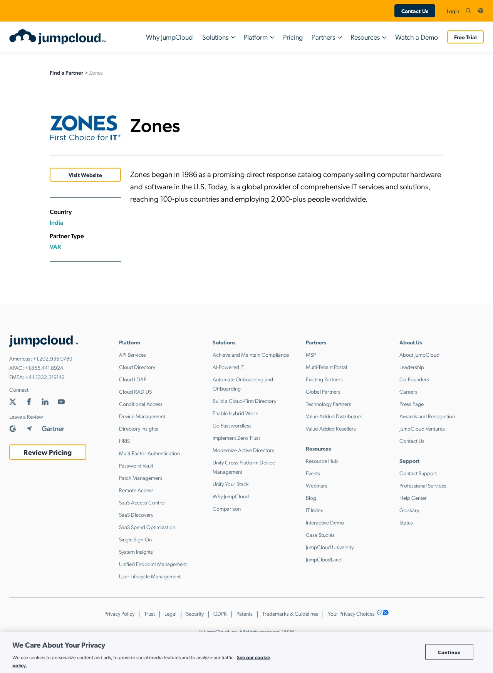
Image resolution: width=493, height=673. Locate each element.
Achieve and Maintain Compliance (251, 354)
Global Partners (323, 391)
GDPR (220, 613)
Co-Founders (414, 379)
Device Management (142, 415)
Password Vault (136, 465)
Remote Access (136, 489)
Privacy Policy (119, 613)
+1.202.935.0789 (52, 358)
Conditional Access (141, 403)
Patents (244, 613)
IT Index (314, 509)
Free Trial (465, 36)
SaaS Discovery (136, 514)
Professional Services (422, 485)
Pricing (293, 36)
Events (313, 472)
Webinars (316, 485)
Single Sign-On (135, 539)
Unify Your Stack (231, 483)
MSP (311, 354)
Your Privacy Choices (352, 613)
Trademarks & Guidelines (290, 613)
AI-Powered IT (228, 366)
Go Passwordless (232, 425)
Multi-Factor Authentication (149, 452)
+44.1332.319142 (45, 376)
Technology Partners (328, 403)
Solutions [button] (215, 36)
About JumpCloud (419, 354)
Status (406, 522)
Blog (311, 497)
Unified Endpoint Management (153, 563)
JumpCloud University (330, 546)
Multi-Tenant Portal (326, 366)
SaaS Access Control (142, 502)
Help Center (413, 497)
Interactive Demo (325, 522)
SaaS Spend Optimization (147, 526)
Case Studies (320, 534)
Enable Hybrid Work (235, 412)
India (56, 222)
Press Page (411, 403)
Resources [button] (365, 36)
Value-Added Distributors (334, 415)
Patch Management (140, 477)
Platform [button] (256, 36)
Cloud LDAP (132, 379)
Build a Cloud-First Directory (244, 400)
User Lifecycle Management (150, 576)
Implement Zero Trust (236, 437)
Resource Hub (322, 460)
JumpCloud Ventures (422, 428)
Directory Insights (138, 428)
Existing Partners (324, 379)
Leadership (411, 366)
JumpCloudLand (324, 559)
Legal (170, 613)
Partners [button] (323, 36)
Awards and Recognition (427, 415)
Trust (149, 613)
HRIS (124, 440)
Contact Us (414, 10)
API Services (132, 354)
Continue (449, 652)
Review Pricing (47, 452)
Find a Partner (66, 72)
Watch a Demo (416, 36)
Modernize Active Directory (243, 449)
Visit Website (85, 174)
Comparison (227, 508)
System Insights (136, 551)
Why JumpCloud (169, 36)
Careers (408, 391)
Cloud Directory (137, 366)
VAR (55, 246)
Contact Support (418, 472)
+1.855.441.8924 (44, 367)
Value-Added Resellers (331, 428)
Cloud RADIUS (135, 391)
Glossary (409, 509)
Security (195, 613)
